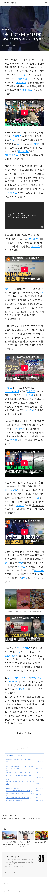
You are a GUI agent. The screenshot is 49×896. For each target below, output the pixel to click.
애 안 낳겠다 (11, 490)
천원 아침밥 (23, 648)
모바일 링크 (21, 689)
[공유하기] (12, 748)
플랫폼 (13, 440)
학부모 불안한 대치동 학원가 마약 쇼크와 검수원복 (20, 783)
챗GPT (8, 288)
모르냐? (20, 505)
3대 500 (31, 391)
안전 (10, 677)
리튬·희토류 (24, 78)
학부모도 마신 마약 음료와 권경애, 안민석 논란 (19, 776)
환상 (26, 74)
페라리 (37, 143)
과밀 (36, 497)
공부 (18, 651)
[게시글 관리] (15, 748)
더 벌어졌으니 (12, 391)
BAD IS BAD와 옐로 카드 (13, 788)
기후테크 (17, 136)
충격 (7, 562)
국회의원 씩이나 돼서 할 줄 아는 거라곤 (18, 791)
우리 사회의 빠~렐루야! (13, 800)
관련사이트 (5, 884)
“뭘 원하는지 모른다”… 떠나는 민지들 (17, 773)
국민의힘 (13, 681)
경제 (17, 677)
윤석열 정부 (36, 677)
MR (42, 292)
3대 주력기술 (11, 155)
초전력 (20, 143)
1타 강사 (29, 410)
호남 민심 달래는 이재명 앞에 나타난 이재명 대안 (19, 760)
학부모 (24, 578)
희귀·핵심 (21, 82)
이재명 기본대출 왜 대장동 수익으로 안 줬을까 (20, 793)
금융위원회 (19, 428)
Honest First (9, 756)
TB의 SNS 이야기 (9, 3)
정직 (23, 677)
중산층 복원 (27, 395)
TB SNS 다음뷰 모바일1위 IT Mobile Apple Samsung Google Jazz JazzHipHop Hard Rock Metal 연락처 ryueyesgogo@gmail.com (19, 863)
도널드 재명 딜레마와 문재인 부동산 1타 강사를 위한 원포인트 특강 (19, 767)
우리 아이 (39, 570)
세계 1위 (35, 246)
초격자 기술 (11, 192)
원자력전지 (23, 151)
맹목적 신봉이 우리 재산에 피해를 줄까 (17, 798)
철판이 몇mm (11, 655)
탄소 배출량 (26, 90)
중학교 (21, 566)
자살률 (8, 387)
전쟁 (21, 562)
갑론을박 (33, 238)
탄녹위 (13, 140)
